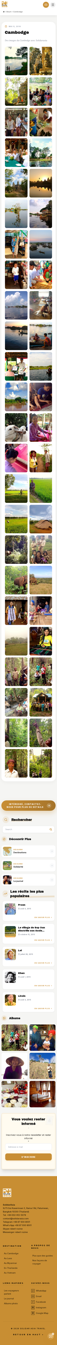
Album (8, 12)
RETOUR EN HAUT (28, 1334)
